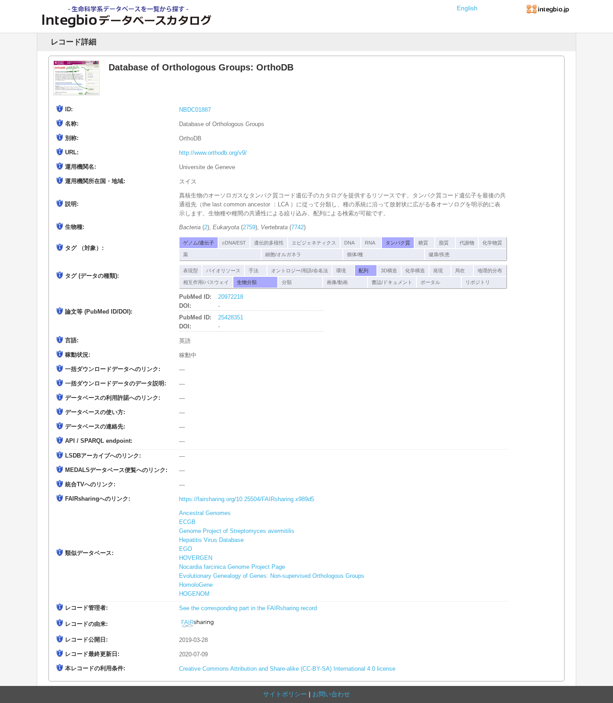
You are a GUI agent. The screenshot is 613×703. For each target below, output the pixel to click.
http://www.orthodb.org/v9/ (213, 153)
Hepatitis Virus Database (211, 540)
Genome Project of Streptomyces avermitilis (236, 531)
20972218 (230, 297)
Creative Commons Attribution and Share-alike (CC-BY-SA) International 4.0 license (287, 669)
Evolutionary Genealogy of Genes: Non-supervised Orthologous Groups (271, 576)
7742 (297, 227)
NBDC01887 (195, 110)
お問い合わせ (331, 694)
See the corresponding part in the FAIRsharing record (248, 608)
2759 (249, 227)
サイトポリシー (285, 694)
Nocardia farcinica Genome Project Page (232, 567)
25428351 (230, 317)
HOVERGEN (195, 558)
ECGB (187, 522)
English (467, 8)
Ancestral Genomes (205, 513)
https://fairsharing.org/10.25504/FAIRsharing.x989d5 (246, 499)
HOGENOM (194, 594)
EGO (185, 549)
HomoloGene (196, 585)
